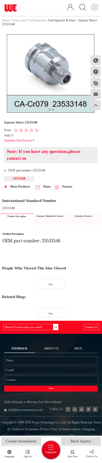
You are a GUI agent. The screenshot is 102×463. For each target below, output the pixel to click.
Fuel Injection (37, 20)
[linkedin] (75, 409)
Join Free (72, 456)
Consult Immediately (21, 441)
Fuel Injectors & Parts (61, 20)
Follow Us (92, 456)
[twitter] (88, 409)
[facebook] (68, 409)
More (51, 284)
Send (51, 388)
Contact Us (91, 327)
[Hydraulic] (81, 409)
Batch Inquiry (81, 441)
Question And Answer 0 (19, 140)
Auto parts (19, 20)
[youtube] (95, 409)
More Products (19, 186)
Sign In (27, 456)
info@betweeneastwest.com (25, 410)
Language (9, 456)
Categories (51, 452)
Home (6, 20)
